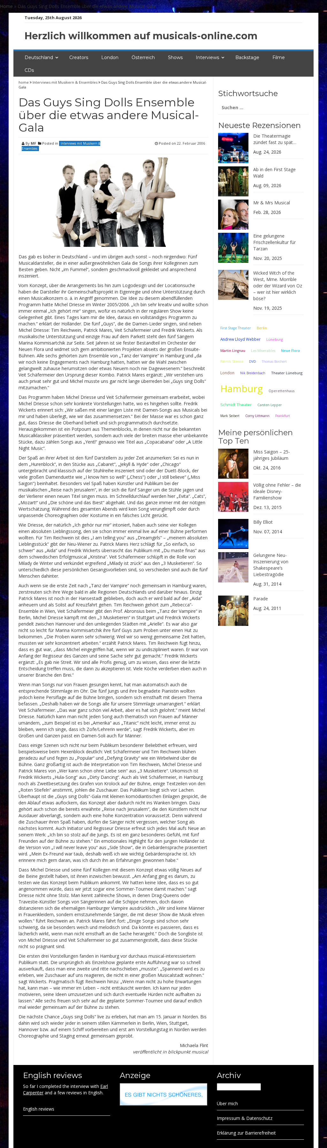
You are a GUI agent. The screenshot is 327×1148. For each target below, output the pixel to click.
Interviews (207, 57)
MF (33, 143)
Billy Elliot (263, 522)
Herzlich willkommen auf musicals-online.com (141, 36)
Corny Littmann (257, 416)
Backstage (247, 57)
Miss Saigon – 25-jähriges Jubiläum (271, 455)
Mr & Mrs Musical (271, 203)
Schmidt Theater (236, 404)
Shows (175, 57)
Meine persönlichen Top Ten (255, 436)
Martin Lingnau (232, 350)
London (109, 57)
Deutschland (39, 57)
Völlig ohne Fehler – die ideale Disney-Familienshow (277, 491)
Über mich (227, 1103)
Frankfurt (282, 416)
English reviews (38, 1109)
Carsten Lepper (269, 405)
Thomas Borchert (274, 361)
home (24, 82)
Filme (278, 57)
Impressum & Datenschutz (244, 1118)
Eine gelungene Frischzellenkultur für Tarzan (274, 242)
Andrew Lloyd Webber (240, 339)
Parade (260, 599)
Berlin (262, 327)
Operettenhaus (281, 391)
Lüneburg (274, 339)
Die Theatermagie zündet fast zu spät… (274, 139)
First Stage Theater (235, 328)
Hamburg (241, 388)
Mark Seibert (230, 416)
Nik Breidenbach (252, 373)
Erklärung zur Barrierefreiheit (246, 1133)
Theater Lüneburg (286, 372)
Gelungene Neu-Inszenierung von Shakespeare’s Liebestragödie (270, 564)
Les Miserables (263, 350)
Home (6, 6)
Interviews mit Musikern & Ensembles (65, 82)
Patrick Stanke (231, 361)
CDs (29, 70)
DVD (252, 361)
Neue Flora (290, 350)
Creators (78, 57)
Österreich (143, 57)
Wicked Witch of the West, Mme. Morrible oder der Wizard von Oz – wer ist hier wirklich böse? (277, 285)
